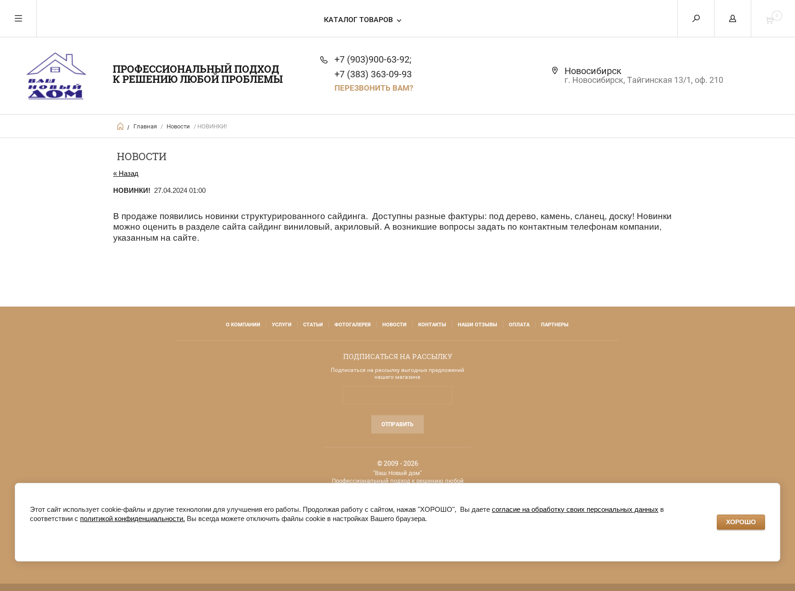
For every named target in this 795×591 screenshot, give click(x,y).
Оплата (519, 325)
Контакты (432, 325)
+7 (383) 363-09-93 (373, 74)
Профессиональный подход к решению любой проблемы (198, 74)
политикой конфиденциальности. (132, 518)
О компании (243, 325)
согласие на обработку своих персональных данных (575, 509)
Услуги (282, 325)
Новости (178, 126)
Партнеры (555, 325)
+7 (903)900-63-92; (372, 59)
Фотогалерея (352, 325)
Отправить (397, 424)
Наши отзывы (477, 325)
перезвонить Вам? (373, 88)
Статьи (313, 325)
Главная (145, 126)
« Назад (125, 173)
